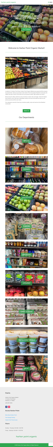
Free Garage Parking (10, 417)
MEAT (26, 368)
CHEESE (26, 226)
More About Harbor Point (11, 415)
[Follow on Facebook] (6, 407)
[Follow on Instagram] (9, 407)
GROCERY (26, 255)
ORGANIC (26, 283)
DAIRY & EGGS (26, 312)
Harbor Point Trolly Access (11, 420)
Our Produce (26, 29)
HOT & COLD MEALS (26, 340)
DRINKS (26, 169)
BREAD (26, 141)
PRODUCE (26, 198)
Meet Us (26, 110)
